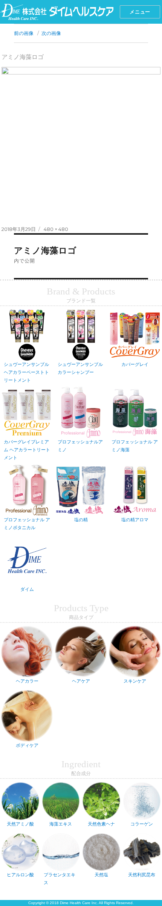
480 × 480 (56, 229)
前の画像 (24, 33)
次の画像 (51, 33)
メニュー (140, 12)
